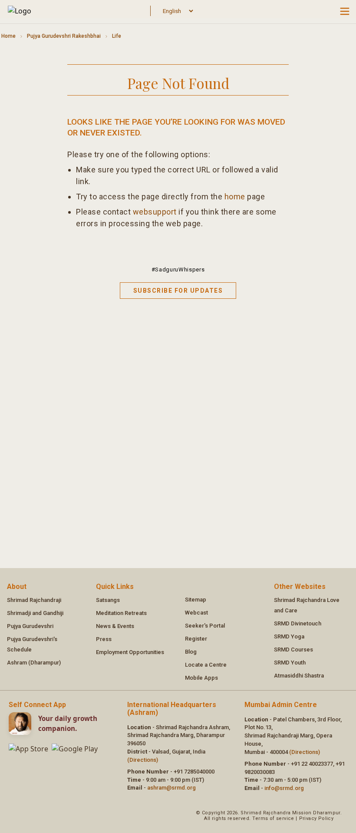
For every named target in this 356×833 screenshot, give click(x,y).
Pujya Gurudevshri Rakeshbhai (64, 36)
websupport (155, 211)
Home (8, 36)
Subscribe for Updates (178, 290)
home (234, 196)
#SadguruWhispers (178, 269)
